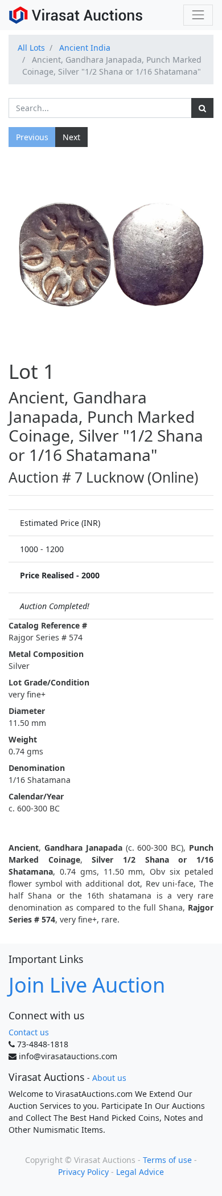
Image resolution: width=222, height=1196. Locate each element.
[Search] (202, 108)
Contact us (29, 1032)
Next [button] (71, 137)
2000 (90, 575)
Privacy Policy (83, 1171)
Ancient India (84, 47)
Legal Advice (140, 1171)
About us (109, 1077)
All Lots (31, 47)
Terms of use (167, 1159)
